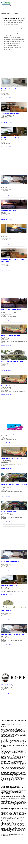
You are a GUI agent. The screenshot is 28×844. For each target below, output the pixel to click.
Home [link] (2, 10)
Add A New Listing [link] (5, 13)
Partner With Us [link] (18, 10)
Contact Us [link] (15, 13)
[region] (14, 66)
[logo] (6, 3)
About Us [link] (9, 10)
